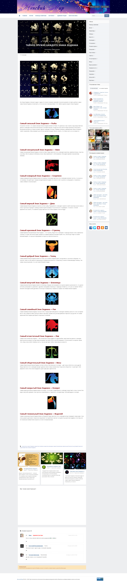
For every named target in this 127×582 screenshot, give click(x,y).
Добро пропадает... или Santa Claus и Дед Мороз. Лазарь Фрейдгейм (100, 196)
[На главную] (25, 7)
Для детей (91, 77)
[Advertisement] (52, 435)
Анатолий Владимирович (36, 546)
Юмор (90, 61)
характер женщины (48, 446)
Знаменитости (92, 68)
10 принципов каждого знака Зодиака (31, 468)
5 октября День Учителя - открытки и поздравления (99, 115)
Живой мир (92, 30)
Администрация (61, 15)
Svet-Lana (105, 149)
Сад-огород (92, 52)
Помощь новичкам (40, 15)
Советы (91, 55)
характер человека (39, 446)
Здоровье (91, 74)
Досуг (90, 27)
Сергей (90, 142)
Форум (31, 15)
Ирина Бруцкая (104, 136)
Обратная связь (73, 15)
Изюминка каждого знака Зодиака (54, 466)
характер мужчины (57, 446)
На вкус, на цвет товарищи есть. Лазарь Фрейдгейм (99, 157)
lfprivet (94, 165)
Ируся (97, 142)
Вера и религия (93, 64)
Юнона (90, 149)
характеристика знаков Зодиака (28, 447)
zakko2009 (98, 149)
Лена (30, 535)
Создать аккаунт (95, 6)
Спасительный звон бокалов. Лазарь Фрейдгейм (100, 169)
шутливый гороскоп (78, 446)
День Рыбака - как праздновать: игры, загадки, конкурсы (100, 108)
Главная (24, 15)
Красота (91, 37)
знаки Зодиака (30, 446)
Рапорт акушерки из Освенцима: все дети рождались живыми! (98, 100)
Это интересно (92, 58)
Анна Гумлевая (98, 136)
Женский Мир (20, 579)
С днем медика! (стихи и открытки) (99, 121)
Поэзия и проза (93, 46)
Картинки (51, 15)
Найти (106, 15)
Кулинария (91, 40)
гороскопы (24, 446)
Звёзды (91, 34)
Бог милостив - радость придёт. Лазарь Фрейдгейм (99, 211)
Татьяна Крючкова (34, 555)
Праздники (91, 71)
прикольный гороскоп (68, 446)
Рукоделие (91, 49)
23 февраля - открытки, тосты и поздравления (100, 93)
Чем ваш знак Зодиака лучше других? (77, 471)
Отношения (92, 43)
